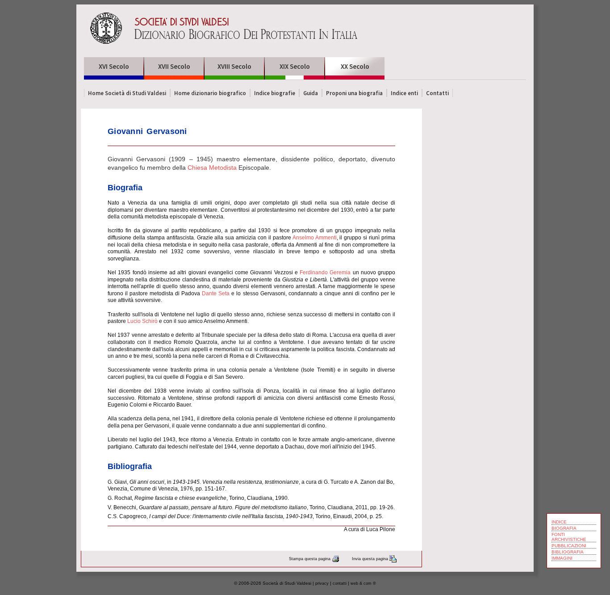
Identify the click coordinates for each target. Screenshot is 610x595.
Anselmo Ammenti (314, 238)
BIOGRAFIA (564, 528)
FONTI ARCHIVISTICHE (569, 537)
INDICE (559, 522)
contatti (340, 583)
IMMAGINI (562, 558)
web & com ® (363, 583)
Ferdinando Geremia (325, 272)
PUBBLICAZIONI (569, 545)
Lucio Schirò (142, 321)
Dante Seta (216, 293)
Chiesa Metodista (212, 167)
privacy (322, 583)
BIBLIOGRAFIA (568, 551)
